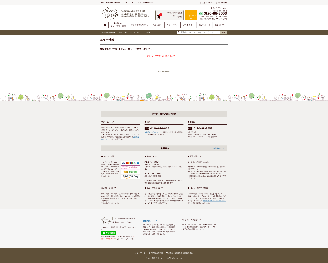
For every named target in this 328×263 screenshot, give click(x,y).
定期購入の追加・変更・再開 (118, 24)
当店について (204, 24)
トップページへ (164, 71)
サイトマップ (140, 253)
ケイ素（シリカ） (136, 32)
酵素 (120, 32)
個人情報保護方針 (156, 253)
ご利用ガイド (188, 24)
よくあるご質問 (206, 2)
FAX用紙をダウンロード (153, 132)
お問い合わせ (221, 2)
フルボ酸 (147, 32)
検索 (223, 32)
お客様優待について (139, 24)
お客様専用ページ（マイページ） (214, 201)
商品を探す (157, 24)
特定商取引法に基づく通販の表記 (179, 253)
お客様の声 (220, 24)
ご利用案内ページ (218, 148)
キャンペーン (172, 24)
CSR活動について (150, 221)
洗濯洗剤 (126, 32)
